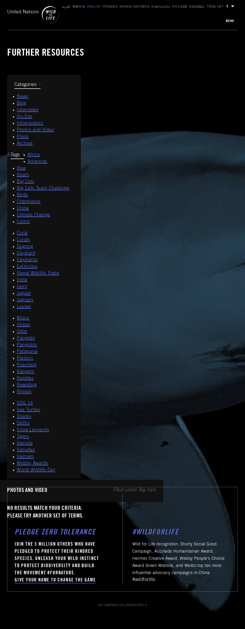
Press (23, 137)
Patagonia (27, 352)
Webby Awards (32, 463)
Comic (23, 222)
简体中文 (78, 7)
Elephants (27, 260)
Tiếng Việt (215, 7)
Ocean (23, 325)
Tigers (23, 437)
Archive (25, 143)
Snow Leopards (33, 430)
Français (110, 7)
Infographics (30, 123)
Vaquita (25, 443)
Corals (23, 240)
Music (23, 318)
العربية (66, 7)
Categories (25, 85)
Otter (22, 332)
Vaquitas (26, 450)
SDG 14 (25, 403)
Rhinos (24, 392)
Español (197, 7)
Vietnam (25, 457)
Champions (29, 202)
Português (160, 7)
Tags (15, 155)
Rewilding (27, 385)
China (23, 208)
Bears (23, 175)
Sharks (24, 417)
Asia (21, 168)
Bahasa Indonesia (134, 7)
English (93, 7)
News (22, 97)
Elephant (26, 253)
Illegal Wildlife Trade (38, 273)
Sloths (23, 423)
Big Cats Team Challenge (43, 188)
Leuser (24, 307)
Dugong (25, 247)
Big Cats (25, 182)
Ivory (22, 287)
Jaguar (24, 293)
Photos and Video (35, 130)
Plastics (25, 358)
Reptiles (25, 378)
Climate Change (33, 215)
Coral (22, 233)
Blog (21, 103)
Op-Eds (24, 117)
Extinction (27, 267)
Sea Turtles (28, 410)
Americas (37, 162)
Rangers (25, 372)
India (22, 280)
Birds (22, 195)
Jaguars (25, 300)
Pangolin (26, 338)
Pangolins (27, 345)
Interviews (27, 110)
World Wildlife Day (36, 470)
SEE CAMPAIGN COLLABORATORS (121, 605)
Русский (179, 7)
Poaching (26, 365)
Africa (34, 155)
